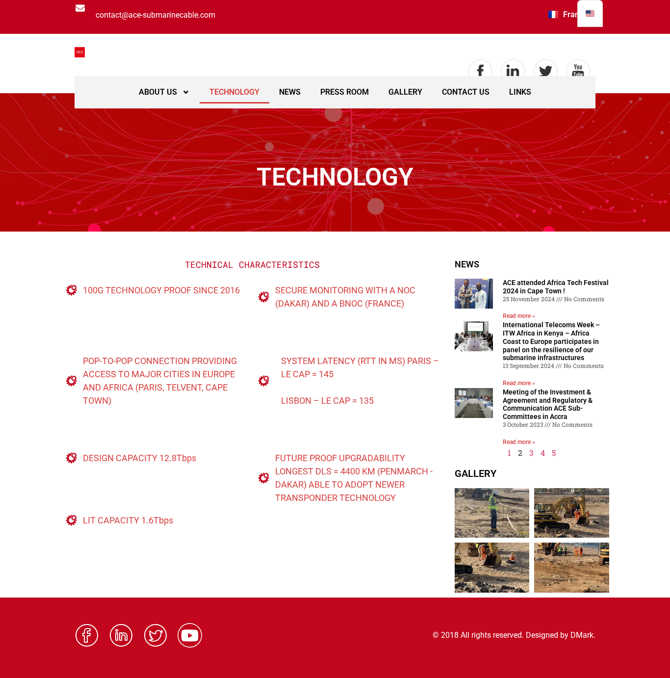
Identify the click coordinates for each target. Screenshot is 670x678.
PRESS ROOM (344, 92)
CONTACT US (466, 92)
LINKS (520, 92)
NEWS (290, 92)
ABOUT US (158, 92)
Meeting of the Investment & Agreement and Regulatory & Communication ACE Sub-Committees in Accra (548, 404)
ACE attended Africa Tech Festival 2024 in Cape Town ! (556, 287)
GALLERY (405, 92)
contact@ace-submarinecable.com (155, 15)
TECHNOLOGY (234, 92)
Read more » (519, 316)
